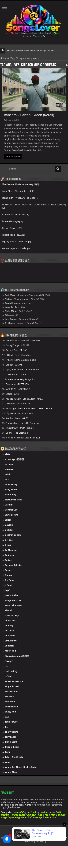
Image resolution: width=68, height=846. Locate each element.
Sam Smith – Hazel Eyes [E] (15, 214)
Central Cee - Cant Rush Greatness (23, 340)
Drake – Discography (12, 221)
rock (52, 815)
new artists (50, 817)
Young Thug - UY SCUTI (17, 345)
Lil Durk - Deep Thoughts (18, 355)
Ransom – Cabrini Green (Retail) (29, 115)
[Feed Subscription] (67, 65)
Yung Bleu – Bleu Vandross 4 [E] (18, 191)
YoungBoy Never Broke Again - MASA (24, 398)
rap (46, 815)
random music (47, 812)
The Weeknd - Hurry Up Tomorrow (23, 423)
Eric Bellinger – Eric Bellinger (16, 248)
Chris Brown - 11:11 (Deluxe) (20, 428)
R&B (40, 815)
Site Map (40, 841)
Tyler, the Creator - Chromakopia (22, 369)
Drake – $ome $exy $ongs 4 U (20, 379)
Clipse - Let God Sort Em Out (20, 413)
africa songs (35, 817)
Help (11, 838)
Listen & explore (13, 156)
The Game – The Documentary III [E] (20, 184)
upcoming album (18, 817)
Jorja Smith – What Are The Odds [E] (20, 198)
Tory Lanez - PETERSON (17, 384)
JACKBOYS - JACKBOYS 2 (18, 389)
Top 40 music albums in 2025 (25, 437)
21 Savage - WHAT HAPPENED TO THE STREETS (29, 408)
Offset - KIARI (12, 394)
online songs (18, 815)
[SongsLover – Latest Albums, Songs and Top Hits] (34, 20)
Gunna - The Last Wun (17, 433)
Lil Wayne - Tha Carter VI (18, 403)
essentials (19, 812)
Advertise (28, 841)
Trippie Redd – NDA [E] (13, 235)
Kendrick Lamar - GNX (17, 418)
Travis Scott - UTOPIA (16, 374)
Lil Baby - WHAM (14, 364)
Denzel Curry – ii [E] (12, 228)
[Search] (58, 169)
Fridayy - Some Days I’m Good (21, 360)
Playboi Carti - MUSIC (16, 350)
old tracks (32, 812)
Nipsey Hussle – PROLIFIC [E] (16, 241)
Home (5, 58)
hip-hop (31, 815)
